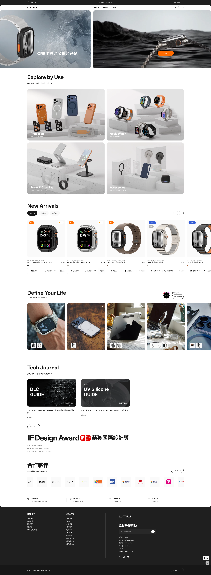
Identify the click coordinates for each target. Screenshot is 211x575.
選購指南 (69, 521)
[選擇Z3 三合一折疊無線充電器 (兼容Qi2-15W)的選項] (153, 345)
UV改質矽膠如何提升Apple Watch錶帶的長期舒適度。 (104, 410)
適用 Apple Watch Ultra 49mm (35, 260)
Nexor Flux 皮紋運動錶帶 (116, 262)
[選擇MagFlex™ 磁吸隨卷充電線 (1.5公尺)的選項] (159, 345)
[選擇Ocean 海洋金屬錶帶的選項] (39, 345)
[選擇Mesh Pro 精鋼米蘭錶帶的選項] (165, 345)
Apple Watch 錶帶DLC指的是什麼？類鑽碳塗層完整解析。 (50, 411)
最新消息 (69, 518)
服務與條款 (70, 544)
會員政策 (69, 530)
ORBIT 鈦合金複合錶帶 (155, 262)
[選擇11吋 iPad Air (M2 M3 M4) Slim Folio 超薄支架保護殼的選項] (113, 345)
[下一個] (172, 61)
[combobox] (179, 2)
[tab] (32, 213)
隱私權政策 (70, 541)
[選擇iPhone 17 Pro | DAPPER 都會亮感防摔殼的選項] (199, 345)
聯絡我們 (30, 527)
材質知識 (69, 524)
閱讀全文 (29, 417)
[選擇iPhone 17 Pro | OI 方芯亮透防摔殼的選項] (73, 345)
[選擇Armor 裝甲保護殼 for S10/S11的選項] (33, 345)
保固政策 (69, 536)
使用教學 (69, 527)
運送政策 (69, 533)
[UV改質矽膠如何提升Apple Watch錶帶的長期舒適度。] (105, 393)
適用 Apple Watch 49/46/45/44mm (116, 260)
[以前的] (39, 61)
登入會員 (30, 518)
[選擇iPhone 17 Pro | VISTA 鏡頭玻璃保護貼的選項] (192, 345)
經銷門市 (30, 521)
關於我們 (30, 524)
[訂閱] (153, 531)
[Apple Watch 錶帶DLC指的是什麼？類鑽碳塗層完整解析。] (51, 393)
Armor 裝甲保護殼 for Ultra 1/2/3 (39, 262)
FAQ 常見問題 (32, 530)
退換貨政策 (70, 538)
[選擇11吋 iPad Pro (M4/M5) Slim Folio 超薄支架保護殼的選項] (119, 345)
